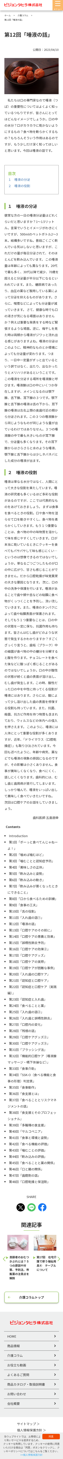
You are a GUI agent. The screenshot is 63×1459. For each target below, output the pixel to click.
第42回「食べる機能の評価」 (29, 1144)
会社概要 (13, 1403)
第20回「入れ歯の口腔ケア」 (29, 974)
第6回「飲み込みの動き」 (27, 879)
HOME (11, 1336)
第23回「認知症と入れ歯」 (28, 999)
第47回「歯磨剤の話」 (25, 1175)
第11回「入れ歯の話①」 (26, 917)
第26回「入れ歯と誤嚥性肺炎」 (31, 1018)
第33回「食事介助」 (23, 1068)
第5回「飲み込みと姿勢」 (27, 873)
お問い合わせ (16, 1394)
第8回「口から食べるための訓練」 (33, 898)
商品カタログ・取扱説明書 (26, 1384)
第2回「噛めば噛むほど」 (27, 854)
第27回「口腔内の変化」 (26, 1024)
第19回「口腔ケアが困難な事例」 (33, 968)
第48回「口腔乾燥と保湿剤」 (29, 1181)
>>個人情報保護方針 (31, 1454)
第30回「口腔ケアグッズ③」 (29, 1043)
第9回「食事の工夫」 (24, 905)
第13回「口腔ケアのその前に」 (31, 930)
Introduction (18, 835)
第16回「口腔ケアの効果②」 (29, 949)
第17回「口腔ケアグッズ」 (28, 955)
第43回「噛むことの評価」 (28, 1150)
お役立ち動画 (16, 1365)
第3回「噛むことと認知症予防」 (32, 861)
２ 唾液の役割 (19, 185)
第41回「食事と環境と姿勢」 (29, 1137)
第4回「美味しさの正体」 (27, 867)
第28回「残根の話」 (23, 1030)
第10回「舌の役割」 (23, 911)
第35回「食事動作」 (23, 1087)
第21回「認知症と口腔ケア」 (29, 980)
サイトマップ (26, 1423)
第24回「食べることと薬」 (28, 1005)
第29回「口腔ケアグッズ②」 (29, 1037)
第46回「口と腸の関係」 (26, 1169)
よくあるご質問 (18, 1374)
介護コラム (15, 1355)
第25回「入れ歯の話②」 (26, 1012)
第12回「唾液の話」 (23, 923)
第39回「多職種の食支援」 (28, 1125)
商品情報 (13, 1346)
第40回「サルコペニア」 (26, 1131)
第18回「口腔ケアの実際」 (28, 961)
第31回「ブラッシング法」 (28, 1049)
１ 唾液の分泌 (19, 179)
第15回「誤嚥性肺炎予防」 (28, 942)
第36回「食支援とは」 (25, 1093)
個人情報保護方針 (29, 1430)
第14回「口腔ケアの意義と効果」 (33, 936)
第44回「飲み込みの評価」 (28, 1156)
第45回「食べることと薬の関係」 (33, 1162)
